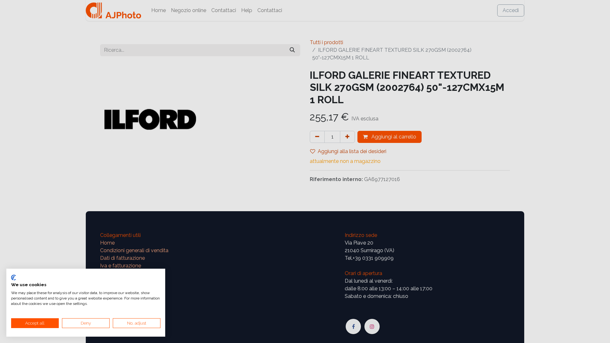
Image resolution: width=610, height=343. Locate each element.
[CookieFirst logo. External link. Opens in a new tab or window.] (13, 277)
